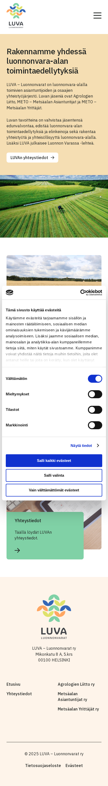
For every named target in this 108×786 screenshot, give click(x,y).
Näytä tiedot (81, 445)
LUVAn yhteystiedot (29, 157)
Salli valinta (54, 475)
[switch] (95, 394)
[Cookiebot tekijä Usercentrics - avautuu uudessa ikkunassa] (80, 292)
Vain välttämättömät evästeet (54, 490)
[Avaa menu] (97, 16)
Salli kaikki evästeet (54, 460)
